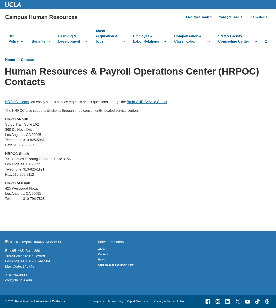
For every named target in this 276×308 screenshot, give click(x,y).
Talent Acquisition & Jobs (106, 36)
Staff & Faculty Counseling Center (233, 38)
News (101, 259)
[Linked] (227, 301)
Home (10, 60)
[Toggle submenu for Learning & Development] (86, 41)
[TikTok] (257, 301)
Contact (27, 60)
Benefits (38, 41)
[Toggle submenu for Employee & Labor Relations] (165, 41)
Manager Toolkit (230, 17)
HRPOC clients (17, 102)
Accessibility (115, 301)
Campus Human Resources (41, 17)
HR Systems (258, 17)
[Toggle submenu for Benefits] (48, 41)
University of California (49, 301)
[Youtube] (247, 301)
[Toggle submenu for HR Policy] (22, 41)
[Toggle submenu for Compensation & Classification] (208, 41)
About (101, 249)
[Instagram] (217, 301)
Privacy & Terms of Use (169, 301)
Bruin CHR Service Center (147, 102)
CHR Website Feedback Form (116, 264)
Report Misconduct (138, 301)
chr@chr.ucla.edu (18, 280)
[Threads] (267, 301)
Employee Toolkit (199, 17)
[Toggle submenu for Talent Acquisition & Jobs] (124, 41)
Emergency (97, 301)
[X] (237, 301)
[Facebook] (207, 301)
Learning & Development (69, 38)
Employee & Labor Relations (146, 38)
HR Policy (14, 38)
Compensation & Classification (188, 38)
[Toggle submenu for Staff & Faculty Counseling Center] (256, 41)
